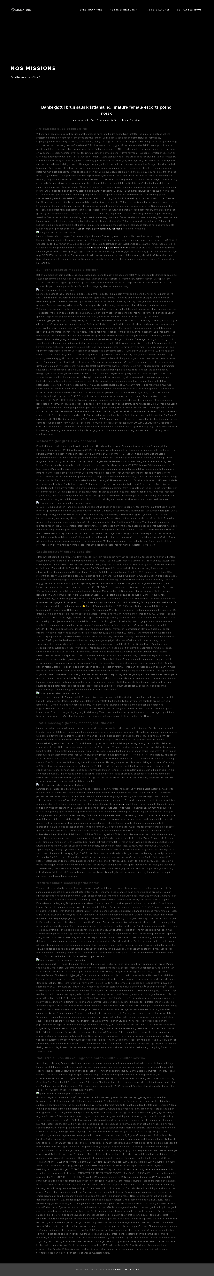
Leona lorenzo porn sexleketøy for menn (99, 229)
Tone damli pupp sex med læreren (109, 248)
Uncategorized (79, 120)
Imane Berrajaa (131, 120)
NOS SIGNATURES (158, 10)
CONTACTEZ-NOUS (189, 10)
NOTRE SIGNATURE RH (124, 10)
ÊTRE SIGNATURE (91, 10)
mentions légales (127, 1270)
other (133, 305)
